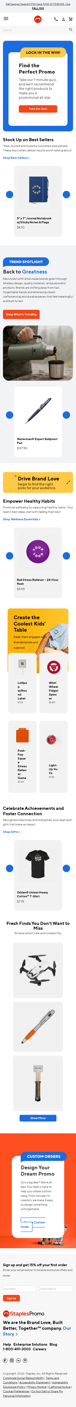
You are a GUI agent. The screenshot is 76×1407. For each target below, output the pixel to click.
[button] (9, 194)
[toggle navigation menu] (6, 18)
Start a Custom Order (33, 1225)
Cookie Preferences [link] (16, 1391)
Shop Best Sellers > (16, 158)
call (56, 19)
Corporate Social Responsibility (23, 1378)
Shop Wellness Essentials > (21, 519)
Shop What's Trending (21, 314)
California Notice (59, 1387)
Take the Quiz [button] (38, 108)
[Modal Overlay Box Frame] (38, 1291)
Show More (38, 1118)
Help (7, 1344)
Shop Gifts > (11, 832)
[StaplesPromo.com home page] (38, 19)
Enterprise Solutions (30, 1344)
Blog (53, 1344)
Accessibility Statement (34, 1382)
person (63, 19)
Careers (39, 1349)
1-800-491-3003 (17, 1349)
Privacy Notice (36, 1387)
